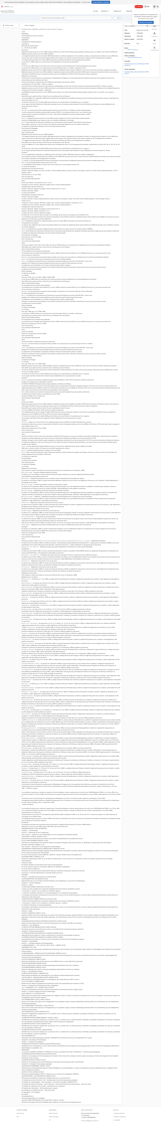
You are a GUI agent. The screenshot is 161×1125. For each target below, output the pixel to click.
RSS (18, 1116)
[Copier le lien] (132, 61)
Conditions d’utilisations (119, 1116)
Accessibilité (116, 1120)
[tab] (154, 27)
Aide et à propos (53, 1113)
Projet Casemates (54, 1116)
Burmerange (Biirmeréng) (134, 57)
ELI (50, 1120)
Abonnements (20, 1113)
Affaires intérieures (133, 49)
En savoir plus (86, 2)
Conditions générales (119, 1113)
